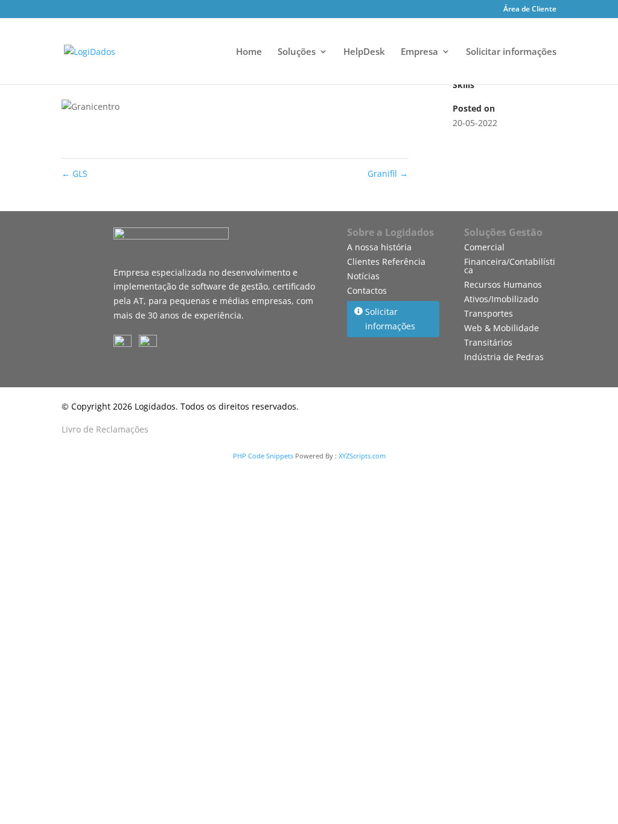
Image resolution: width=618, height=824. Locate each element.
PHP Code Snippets (263, 455)
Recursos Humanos (503, 284)
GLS (75, 173)
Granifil (388, 173)
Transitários (488, 342)
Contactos (367, 290)
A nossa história (379, 247)
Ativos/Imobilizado (501, 299)
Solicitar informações (511, 52)
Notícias (363, 276)
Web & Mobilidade (501, 328)
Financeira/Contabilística (509, 266)
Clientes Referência (386, 261)
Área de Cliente (529, 9)
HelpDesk (364, 52)
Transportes (488, 313)
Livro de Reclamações (105, 429)
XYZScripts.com (362, 455)
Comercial (484, 247)
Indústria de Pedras (504, 357)
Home (249, 52)
